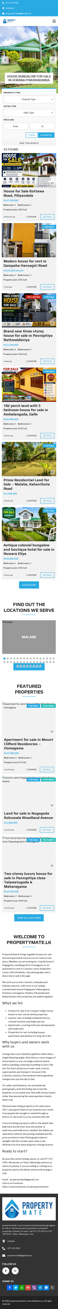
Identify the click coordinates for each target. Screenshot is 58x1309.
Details (47, 216)
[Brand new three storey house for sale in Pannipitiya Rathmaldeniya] (29, 310)
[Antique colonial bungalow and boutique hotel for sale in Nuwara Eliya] (29, 524)
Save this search (29, 143)
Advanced (46, 135)
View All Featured (29, 917)
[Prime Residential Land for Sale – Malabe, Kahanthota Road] (29, 459)
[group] (29, 59)
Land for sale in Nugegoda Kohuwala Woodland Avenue (28, 815)
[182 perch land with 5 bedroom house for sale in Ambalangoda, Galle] (29, 385)
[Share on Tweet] (15, 1287)
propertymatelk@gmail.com (18, 13)
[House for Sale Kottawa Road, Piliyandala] (29, 170)
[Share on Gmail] (28, 1287)
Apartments (14, 1025)
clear (31, 135)
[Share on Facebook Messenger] (46, 1287)
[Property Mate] (8, 21)
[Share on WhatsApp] (22, 1287)
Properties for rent (17, 1032)
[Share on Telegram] (40, 1287)
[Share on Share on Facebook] (9, 1287)
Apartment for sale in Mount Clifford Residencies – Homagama (28, 744)
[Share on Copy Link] (52, 1287)
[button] (5, 60)
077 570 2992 (11, 2)
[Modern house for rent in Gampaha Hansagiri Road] (29, 240)
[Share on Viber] (34, 1287)
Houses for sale (16, 1010)
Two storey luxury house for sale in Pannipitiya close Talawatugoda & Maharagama (28, 880)
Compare (31, 216)
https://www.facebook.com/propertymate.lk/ (26, 1186)
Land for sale (14, 1017)
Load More (29, 584)
